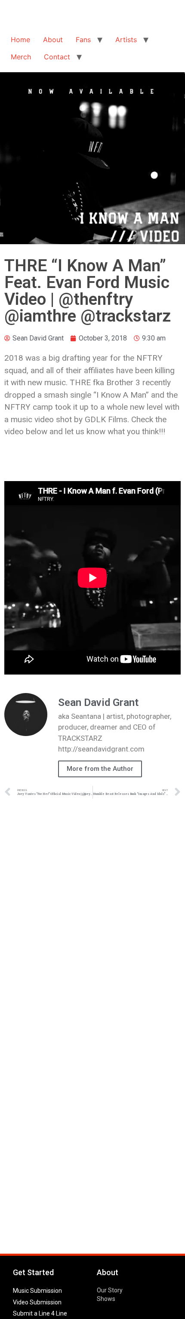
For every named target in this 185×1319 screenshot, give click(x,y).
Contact (57, 56)
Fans (83, 39)
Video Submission (37, 1302)
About (53, 39)
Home (20, 39)
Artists (126, 39)
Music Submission (37, 1290)
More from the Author (100, 769)
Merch (21, 56)
